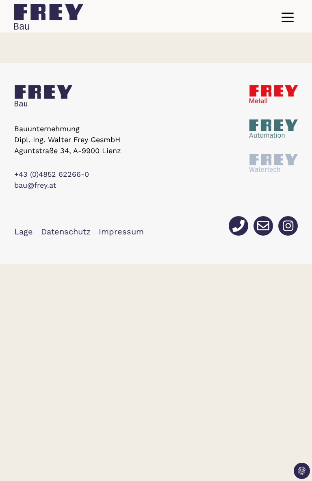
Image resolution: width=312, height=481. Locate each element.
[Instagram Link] (288, 226)
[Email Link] (263, 226)
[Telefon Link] (238, 226)
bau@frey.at (35, 185)
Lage (23, 231)
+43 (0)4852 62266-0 (51, 174)
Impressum (121, 231)
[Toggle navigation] (287, 17)
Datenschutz (66, 231)
